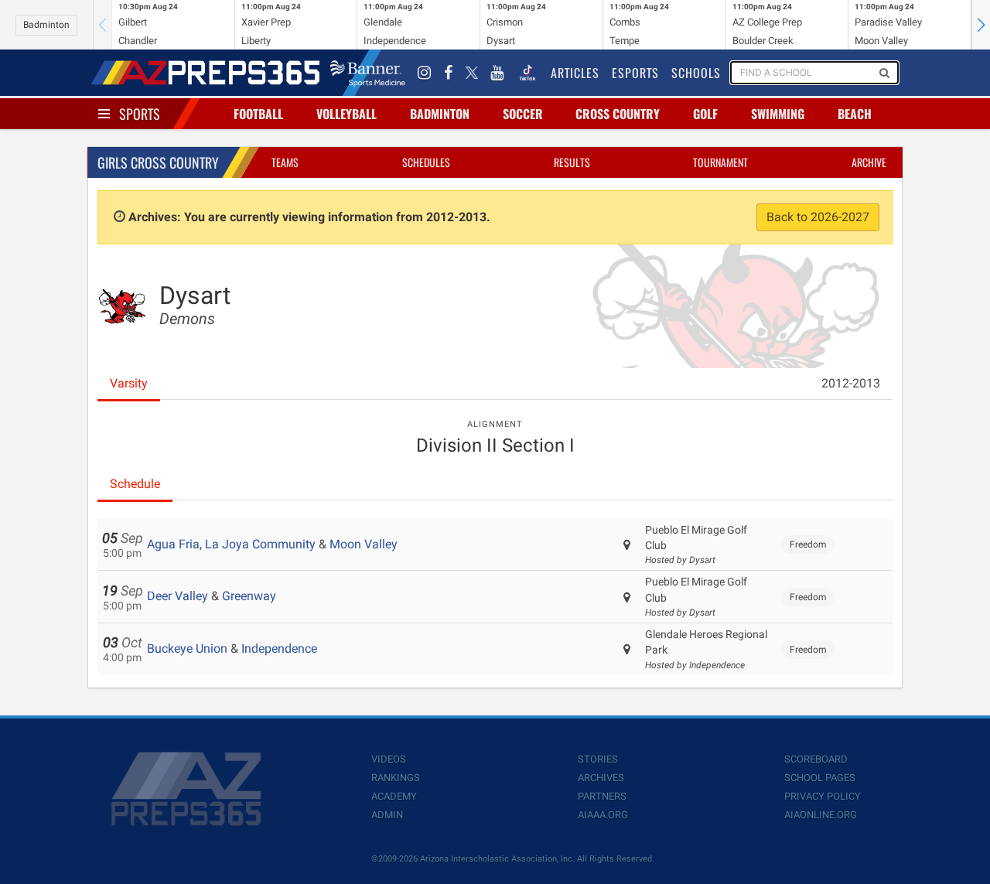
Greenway (249, 596)
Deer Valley (177, 596)
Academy (394, 796)
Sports (139, 114)
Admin (387, 815)
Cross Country (617, 113)
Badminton (46, 24)
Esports (635, 72)
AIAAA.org (603, 815)
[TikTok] (527, 73)
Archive (869, 162)
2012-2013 (850, 383)
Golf (705, 113)
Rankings (395, 777)
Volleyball (346, 113)
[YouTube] (497, 72)
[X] (472, 72)
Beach (855, 113)
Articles (575, 72)
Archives (601, 777)
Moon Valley (363, 544)
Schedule (135, 483)
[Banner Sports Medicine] (367, 72)
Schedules (426, 162)
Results (572, 162)
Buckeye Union (187, 648)
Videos (388, 759)
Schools (696, 72)
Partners (602, 796)
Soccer (523, 113)
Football (258, 113)
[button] (980, 24)
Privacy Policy (822, 796)
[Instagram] (425, 72)
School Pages (819, 777)
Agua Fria (173, 544)
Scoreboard (816, 759)
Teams (285, 162)
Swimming (777, 113)
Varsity (129, 383)
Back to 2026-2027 (817, 217)
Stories (598, 759)
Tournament (720, 162)
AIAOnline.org (820, 815)
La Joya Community (260, 544)
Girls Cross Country (158, 162)
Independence (279, 648)
